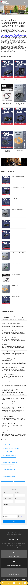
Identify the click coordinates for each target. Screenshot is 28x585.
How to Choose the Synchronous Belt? (11, 323)
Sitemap (12, 581)
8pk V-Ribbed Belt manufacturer (10, 455)
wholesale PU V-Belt (19, 480)
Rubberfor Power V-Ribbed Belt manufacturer (12, 451)
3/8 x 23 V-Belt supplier (8, 466)
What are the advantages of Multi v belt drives (13, 367)
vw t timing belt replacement (9, 458)
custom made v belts (7, 480)
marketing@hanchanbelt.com (14, 565)
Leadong (21, 581)
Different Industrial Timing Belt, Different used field (14, 351)
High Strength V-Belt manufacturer (10, 444)
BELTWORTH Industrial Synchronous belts (12, 316)
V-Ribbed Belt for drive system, (16, 35)
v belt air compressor (7, 473)
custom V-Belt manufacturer (9, 469)
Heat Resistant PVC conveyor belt (10, 462)
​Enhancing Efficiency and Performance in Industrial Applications (12, 359)
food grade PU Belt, (16, 36)
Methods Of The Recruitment (9, 330)
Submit (14, 521)
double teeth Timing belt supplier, (13, 34)
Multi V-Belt (4, 344)
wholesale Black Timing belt (9, 476)
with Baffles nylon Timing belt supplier (11, 448)
